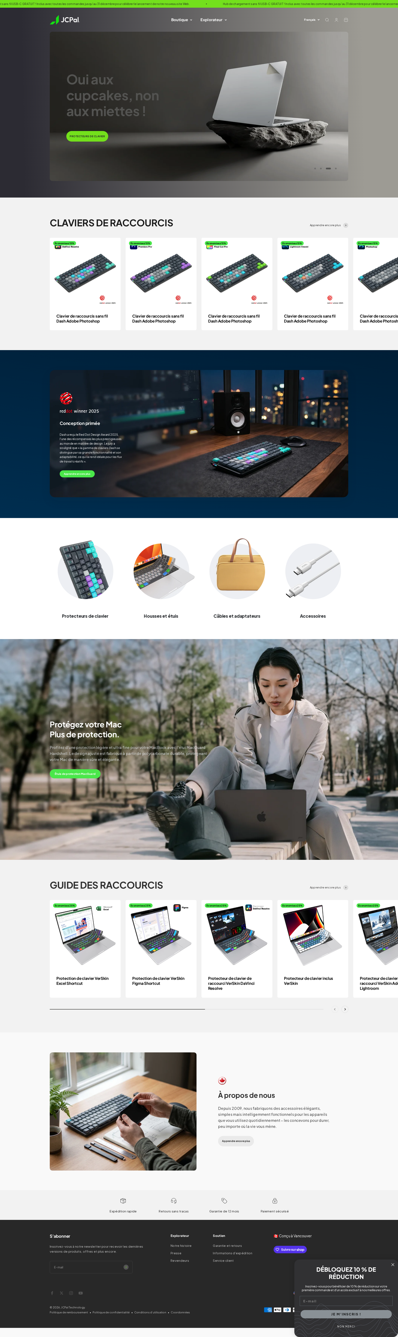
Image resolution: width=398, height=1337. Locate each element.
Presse (176, 1253)
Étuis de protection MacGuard (75, 773)
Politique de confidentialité (111, 1312)
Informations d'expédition (232, 1253)
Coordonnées (180, 1312)
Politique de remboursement (69, 1312)
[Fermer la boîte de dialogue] (393, 1265)
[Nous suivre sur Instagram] (71, 1293)
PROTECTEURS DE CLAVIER (87, 136)
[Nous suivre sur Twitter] (61, 1293)
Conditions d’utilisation (150, 1312)
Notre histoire (181, 1245)
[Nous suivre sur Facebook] (52, 1293)
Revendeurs (180, 1260)
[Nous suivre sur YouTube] (80, 1293)
